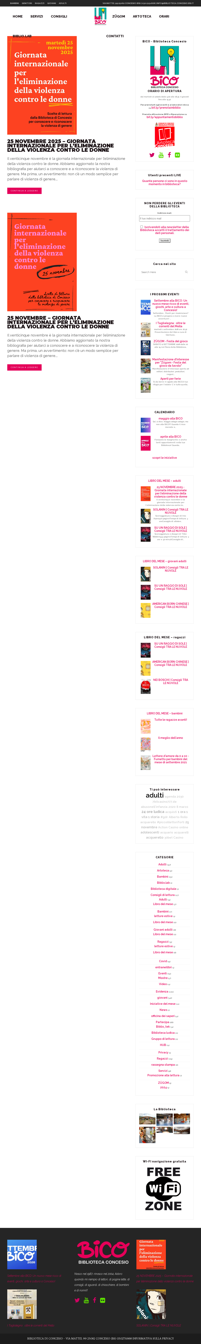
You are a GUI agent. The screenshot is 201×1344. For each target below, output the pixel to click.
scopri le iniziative (164, 457)
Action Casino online (173, 827)
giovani (51, 3)
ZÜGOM (163, 1082)
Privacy (163, 1052)
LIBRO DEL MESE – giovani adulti (164, 561)
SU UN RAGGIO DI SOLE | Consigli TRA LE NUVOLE (170, 529)
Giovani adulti (163, 929)
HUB (163, 1045)
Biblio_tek (163, 1026)
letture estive (163, 916)
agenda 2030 (174, 796)
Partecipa (162, 1022)
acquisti (171, 812)
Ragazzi (163, 941)
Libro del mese (163, 904)
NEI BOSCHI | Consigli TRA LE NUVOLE (170, 681)
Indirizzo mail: (164, 213)
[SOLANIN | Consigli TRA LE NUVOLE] (151, 1318)
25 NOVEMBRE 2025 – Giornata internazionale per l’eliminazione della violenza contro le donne (60, 145)
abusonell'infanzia (154, 806)
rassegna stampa (163, 1064)
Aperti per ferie (170, 378)
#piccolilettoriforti (170, 822)
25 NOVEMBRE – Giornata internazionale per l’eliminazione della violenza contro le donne (60, 322)
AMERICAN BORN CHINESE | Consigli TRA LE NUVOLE (170, 605)
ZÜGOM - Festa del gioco (170, 341)
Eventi (162, 973)
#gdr (164, 817)
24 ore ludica (153, 812)
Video (163, 984)
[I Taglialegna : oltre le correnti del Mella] (22, 1318)
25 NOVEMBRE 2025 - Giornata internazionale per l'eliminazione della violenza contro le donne (170, 492)
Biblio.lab (163, 882)
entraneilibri (163, 967)
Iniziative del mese (162, 1003)
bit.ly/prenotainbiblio (166, 107)
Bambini (162, 876)
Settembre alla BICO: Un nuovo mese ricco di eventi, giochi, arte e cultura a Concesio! (170, 305)
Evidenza (162, 991)
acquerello (154, 837)
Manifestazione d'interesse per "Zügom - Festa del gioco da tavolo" (170, 362)
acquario (166, 832)
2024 (163, 1087)
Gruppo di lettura (163, 1038)
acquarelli (181, 832)
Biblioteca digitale (163, 888)
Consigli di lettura (163, 895)
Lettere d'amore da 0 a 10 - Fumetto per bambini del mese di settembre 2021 (171, 759)
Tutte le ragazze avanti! (170, 719)
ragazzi (39, 3)
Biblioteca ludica (163, 1032)
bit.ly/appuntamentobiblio (165, 117)
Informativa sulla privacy (153, 1338)
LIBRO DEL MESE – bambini (165, 713)
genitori (27, 3)
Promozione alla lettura (163, 1075)
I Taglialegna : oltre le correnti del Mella (170, 325)
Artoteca (163, 870)
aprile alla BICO (170, 436)
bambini (14, 3)
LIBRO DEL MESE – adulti (164, 480)
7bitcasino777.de (165, 801)
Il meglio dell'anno (170, 737)
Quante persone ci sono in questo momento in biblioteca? (164, 182)
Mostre (163, 978)
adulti (63, 3)
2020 (171, 806)
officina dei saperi (163, 1016)
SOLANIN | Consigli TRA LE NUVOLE (170, 511)
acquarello (148, 822)
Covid (163, 961)
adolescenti (150, 832)
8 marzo (182, 806)
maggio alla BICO (171, 418)
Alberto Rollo (178, 817)
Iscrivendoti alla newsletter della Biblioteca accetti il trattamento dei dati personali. (164, 230)
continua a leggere (24, 190)
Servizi (163, 1070)
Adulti (162, 864)
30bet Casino (173, 837)
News (163, 1009)
